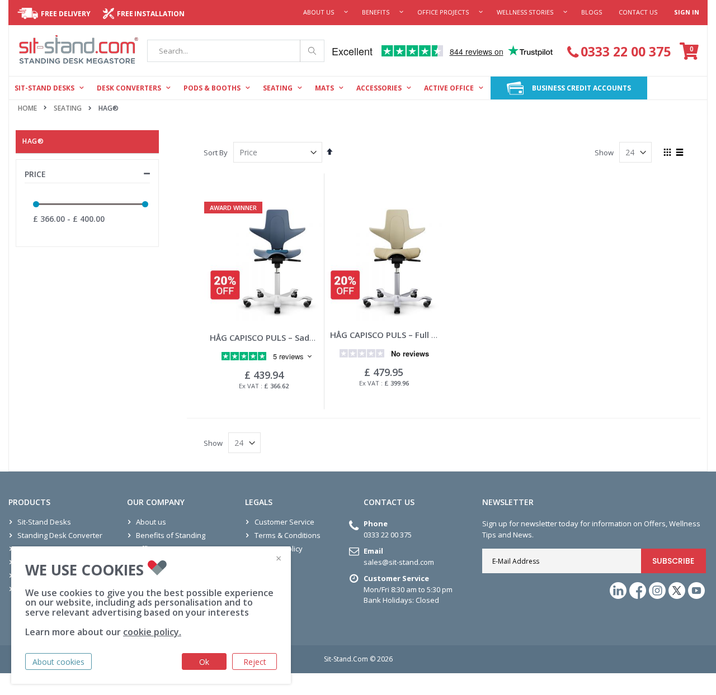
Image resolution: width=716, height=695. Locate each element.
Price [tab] (35, 174)
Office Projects (443, 12)
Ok (204, 661)
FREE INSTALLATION (151, 13)
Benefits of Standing (170, 535)
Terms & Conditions (288, 535)
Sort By (216, 152)
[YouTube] (696, 590)
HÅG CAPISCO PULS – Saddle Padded (282, 337)
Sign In (686, 12)
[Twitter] (676, 590)
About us (151, 522)
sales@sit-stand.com (399, 562)
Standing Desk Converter (59, 535)
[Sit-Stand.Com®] (78, 50)
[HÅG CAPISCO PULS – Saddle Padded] (264, 261)
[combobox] (235, 51)
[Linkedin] (618, 590)
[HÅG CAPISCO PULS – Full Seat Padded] (384, 261)
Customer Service (284, 522)
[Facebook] (637, 590)
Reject (254, 661)
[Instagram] (657, 590)
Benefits (375, 12)
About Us (318, 12)
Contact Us (638, 12)
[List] (679, 153)
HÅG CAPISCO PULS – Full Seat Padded (406, 334)
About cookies (58, 661)
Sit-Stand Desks (44, 522)
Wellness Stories (525, 12)
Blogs (591, 12)
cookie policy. (152, 632)
